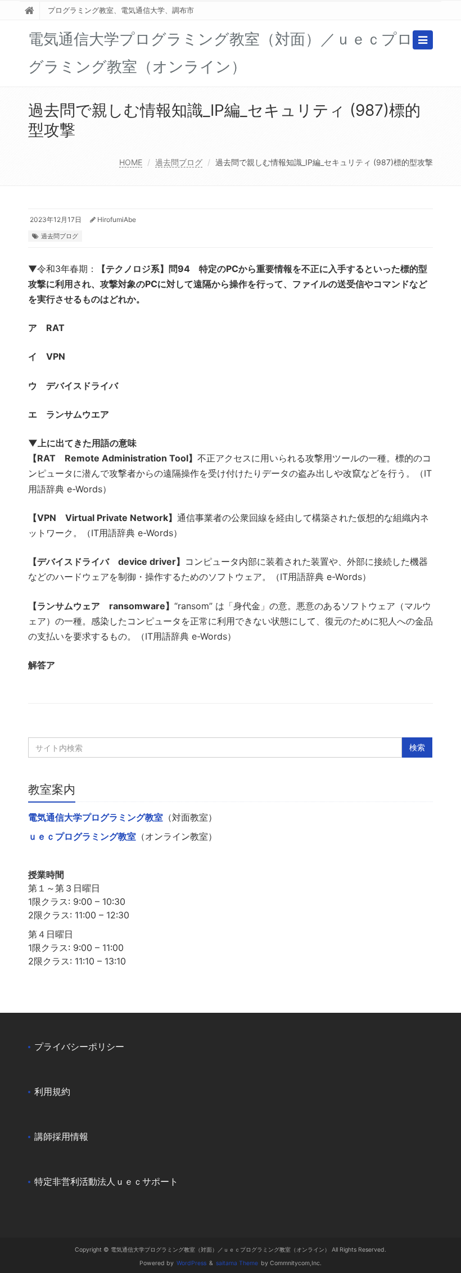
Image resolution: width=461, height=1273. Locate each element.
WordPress (191, 1263)
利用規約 (52, 1091)
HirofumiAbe (116, 219)
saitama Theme (237, 1263)
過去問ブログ (178, 162)
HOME (130, 162)
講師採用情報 (61, 1136)
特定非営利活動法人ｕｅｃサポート (106, 1181)
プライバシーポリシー (79, 1046)
